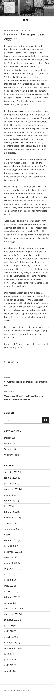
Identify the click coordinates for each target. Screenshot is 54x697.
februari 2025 (11, 478)
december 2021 (12, 552)
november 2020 (12, 614)
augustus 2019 (11, 648)
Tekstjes (13, 362)
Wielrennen (10, 455)
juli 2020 (8, 625)
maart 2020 (10, 637)
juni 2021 (8, 580)
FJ (29, 30)
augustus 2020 (11, 620)
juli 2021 (8, 574)
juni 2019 (8, 659)
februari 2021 (10, 597)
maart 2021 (9, 591)
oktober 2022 (10, 523)
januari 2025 (10, 483)
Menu (28, 20)
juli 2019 (8, 654)
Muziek (7, 443)
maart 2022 (10, 534)
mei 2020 (9, 631)
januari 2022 (10, 546)
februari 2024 (11, 500)
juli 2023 (8, 506)
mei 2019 (8, 665)
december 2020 (12, 608)
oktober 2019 (10, 642)
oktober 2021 (10, 563)
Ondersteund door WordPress (17, 690)
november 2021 (12, 557)
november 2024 (12, 489)
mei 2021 (8, 586)
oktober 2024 (11, 495)
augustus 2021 (11, 569)
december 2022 (12, 517)
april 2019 (9, 671)
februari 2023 (11, 512)
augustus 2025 (11, 472)
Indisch (7, 438)
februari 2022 (11, 540)
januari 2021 (10, 603)
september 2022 (12, 529)
